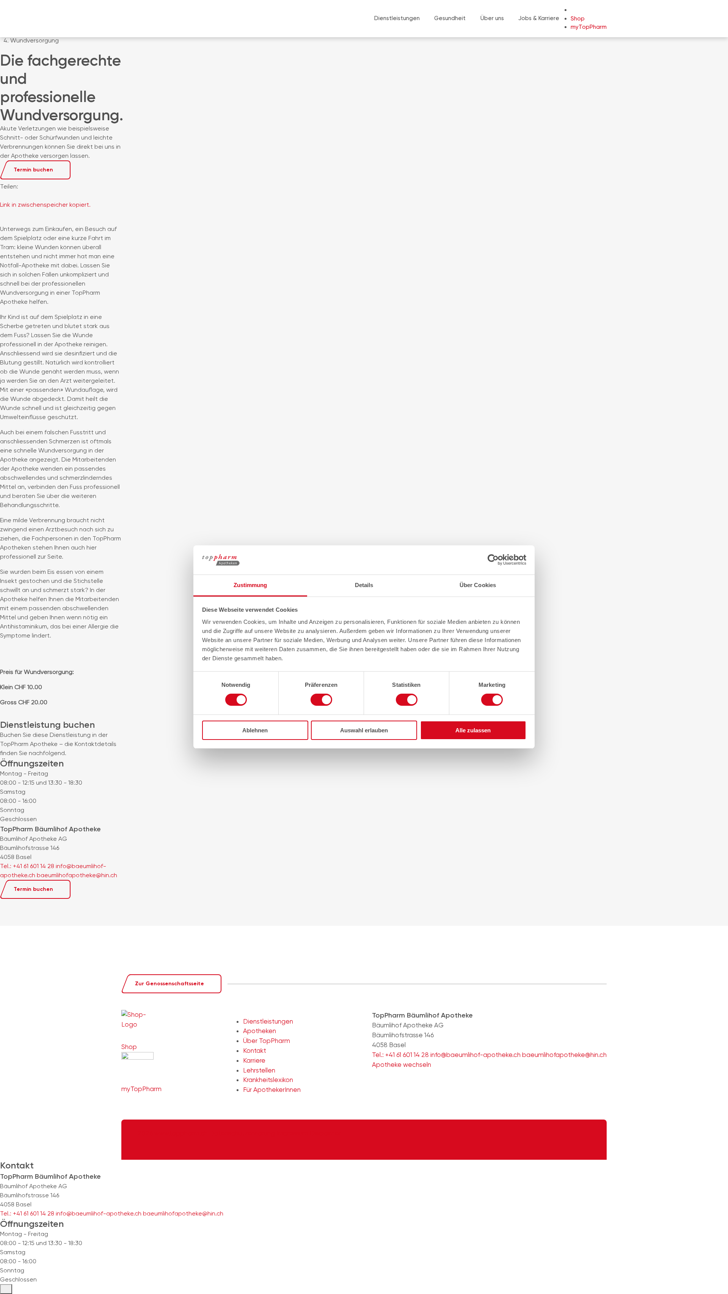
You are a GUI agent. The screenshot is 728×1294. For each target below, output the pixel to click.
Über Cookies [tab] (478, 585)
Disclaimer (325, 1133)
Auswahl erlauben (364, 730)
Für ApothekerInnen (272, 1089)
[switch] (321, 700)
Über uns (492, 18)
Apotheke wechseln (402, 1064)
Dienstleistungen (397, 18)
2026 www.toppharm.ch (172, 1133)
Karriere (254, 1060)
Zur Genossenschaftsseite (169, 983)
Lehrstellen (259, 1070)
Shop (578, 18)
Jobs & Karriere (538, 18)
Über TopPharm (266, 1040)
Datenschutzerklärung (242, 1133)
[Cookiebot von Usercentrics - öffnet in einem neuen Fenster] (493, 559)
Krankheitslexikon (268, 1080)
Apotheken (259, 1031)
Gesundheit (450, 18)
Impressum (293, 1133)
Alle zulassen (473, 730)
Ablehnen (255, 730)
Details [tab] (364, 585)
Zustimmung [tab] (250, 585)
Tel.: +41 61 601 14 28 (27, 1213)
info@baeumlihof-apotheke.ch (98, 1213)
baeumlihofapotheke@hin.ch (183, 1213)
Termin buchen (33, 169)
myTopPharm (589, 27)
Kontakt (254, 1050)
